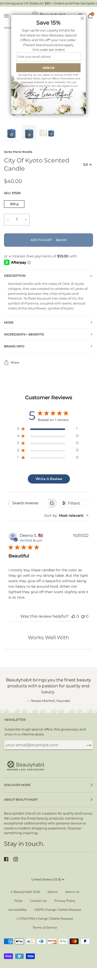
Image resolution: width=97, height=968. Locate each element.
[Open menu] (9, 16)
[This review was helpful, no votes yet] (73, 616)
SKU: (12, 193)
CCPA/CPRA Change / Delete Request (45, 918)
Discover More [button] (17, 785)
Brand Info (14, 346)
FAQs (18, 901)
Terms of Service (45, 927)
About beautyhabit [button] (21, 799)
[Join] (84, 745)
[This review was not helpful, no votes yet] (83, 616)
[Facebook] (6, 859)
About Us (72, 892)
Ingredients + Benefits (24, 334)
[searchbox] (28, 503)
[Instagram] (15, 859)
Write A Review (49, 479)
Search (53, 892)
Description (15, 275)
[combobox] (66, 515)
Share (15, 362)
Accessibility (17, 909)
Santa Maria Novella (18, 151)
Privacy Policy (64, 901)
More (8, 322)
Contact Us (38, 901)
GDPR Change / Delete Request (57, 909)
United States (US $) (46, 879)
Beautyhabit (23, 892)
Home (8, 28)
